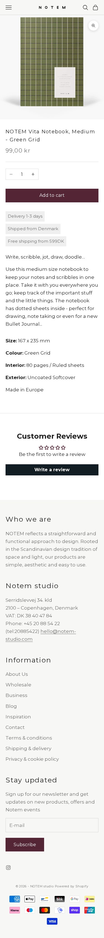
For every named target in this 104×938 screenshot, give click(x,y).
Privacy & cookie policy (32, 759)
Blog (11, 706)
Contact (15, 727)
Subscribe (25, 844)
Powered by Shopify (71, 886)
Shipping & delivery (28, 748)
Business (16, 695)
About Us (17, 674)
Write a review (52, 469)
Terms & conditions (29, 738)
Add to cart (52, 195)
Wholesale (18, 684)
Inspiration (18, 717)
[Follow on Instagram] (8, 867)
